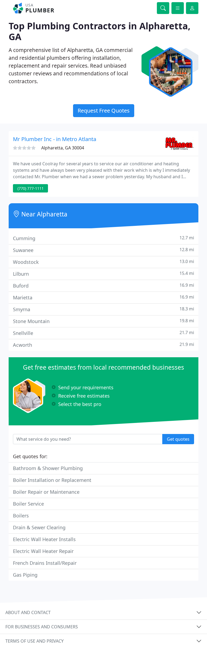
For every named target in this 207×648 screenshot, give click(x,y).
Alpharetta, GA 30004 (62, 148)
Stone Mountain (103, 321)
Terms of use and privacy (34, 641)
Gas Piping (25, 575)
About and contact (28, 612)
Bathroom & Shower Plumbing (48, 468)
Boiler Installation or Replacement (52, 480)
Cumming (103, 238)
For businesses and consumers (41, 627)
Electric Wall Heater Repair (43, 551)
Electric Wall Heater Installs (44, 539)
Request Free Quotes (104, 110)
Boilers (21, 515)
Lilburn (103, 273)
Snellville (103, 333)
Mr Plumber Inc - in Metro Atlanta (54, 139)
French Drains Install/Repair (45, 563)
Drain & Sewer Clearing (39, 527)
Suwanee (103, 250)
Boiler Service (28, 503)
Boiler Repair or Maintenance (46, 492)
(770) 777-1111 (31, 188)
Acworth (103, 344)
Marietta (103, 297)
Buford (103, 285)
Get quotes (178, 439)
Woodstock (103, 261)
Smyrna (103, 309)
